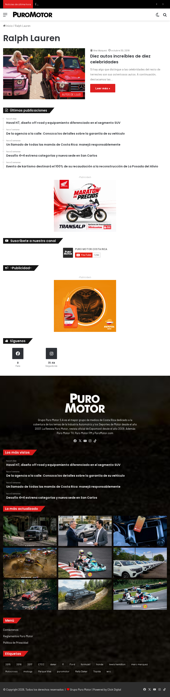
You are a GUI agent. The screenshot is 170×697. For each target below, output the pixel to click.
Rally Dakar (81, 671)
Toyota (97, 671)
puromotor (63, 671)
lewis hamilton (117, 664)
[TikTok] (94, 440)
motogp (27, 671)
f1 (63, 664)
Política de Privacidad (15, 642)
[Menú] (5, 16)
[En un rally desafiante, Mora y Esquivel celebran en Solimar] (30, 594)
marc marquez (139, 664)
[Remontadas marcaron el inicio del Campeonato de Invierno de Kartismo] (140, 594)
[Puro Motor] (32, 14)
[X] (80, 440)
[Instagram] (89, 440)
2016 (19, 664)
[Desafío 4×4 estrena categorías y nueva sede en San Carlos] (30, 563)
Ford (72, 664)
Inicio (9, 25)
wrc (109, 671)
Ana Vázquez (100, 50)
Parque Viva (44, 671)
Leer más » (102, 88)
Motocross (11, 671)
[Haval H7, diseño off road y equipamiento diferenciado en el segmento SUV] (30, 531)
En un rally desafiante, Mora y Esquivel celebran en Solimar (69, 4)
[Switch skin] (157, 16)
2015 (8, 664)
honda (99, 664)
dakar (53, 664)
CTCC (41, 664)
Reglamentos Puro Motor (18, 636)
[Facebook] (75, 440)
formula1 (85, 664)
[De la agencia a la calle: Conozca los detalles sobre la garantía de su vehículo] (85, 531)
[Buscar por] (165, 16)
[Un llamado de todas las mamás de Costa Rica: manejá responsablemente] (140, 531)
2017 (29, 664)
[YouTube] (85, 440)
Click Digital (114, 689)
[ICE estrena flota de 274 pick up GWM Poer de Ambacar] (140, 563)
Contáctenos (10, 629)
